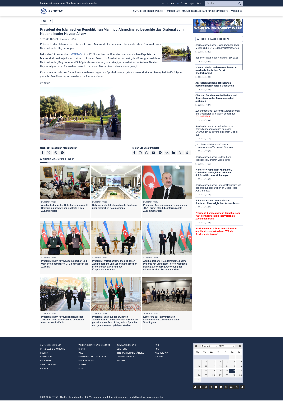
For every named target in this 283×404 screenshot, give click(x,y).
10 (199, 366)
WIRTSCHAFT (173, 11)
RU (168, 3)
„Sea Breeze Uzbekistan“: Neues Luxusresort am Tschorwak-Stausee (214, 146)
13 (220, 366)
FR (181, 3)
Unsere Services (126, 356)
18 (206, 371)
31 (199, 380)
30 (240, 375)
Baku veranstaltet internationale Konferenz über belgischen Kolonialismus (115, 206)
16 (240, 366)
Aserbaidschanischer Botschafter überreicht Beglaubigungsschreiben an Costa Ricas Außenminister (64, 208)
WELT (81, 353)
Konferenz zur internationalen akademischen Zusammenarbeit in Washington (161, 319)
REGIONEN (45, 360)
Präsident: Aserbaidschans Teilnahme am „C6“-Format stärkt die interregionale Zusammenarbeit (165, 208)
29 (233, 375)
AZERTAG (76, 54)
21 (227, 371)
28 (227, 375)
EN (172, 3)
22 (233, 371)
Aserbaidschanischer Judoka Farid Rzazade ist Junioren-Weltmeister (213, 158)
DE (177, 3)
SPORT (81, 349)
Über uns (122, 349)
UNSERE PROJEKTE (218, 11)
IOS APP (159, 356)
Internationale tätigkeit (131, 353)
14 (227, 366)
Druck (63, 39)
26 (213, 375)
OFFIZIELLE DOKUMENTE (52, 349)
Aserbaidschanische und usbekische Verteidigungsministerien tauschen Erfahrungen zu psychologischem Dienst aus (216, 130)
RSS (157, 349)
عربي (191, 3)
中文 (199, 3)
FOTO (81, 368)
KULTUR (186, 11)
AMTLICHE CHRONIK (143, 11)
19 (213, 371)
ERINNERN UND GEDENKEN (92, 356)
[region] (219, 139)
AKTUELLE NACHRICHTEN (213, 39)
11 (206, 366)
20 (220, 371)
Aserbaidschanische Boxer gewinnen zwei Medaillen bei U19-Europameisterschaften (217, 46)
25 (206, 375)
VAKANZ (121, 360)
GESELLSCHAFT (199, 11)
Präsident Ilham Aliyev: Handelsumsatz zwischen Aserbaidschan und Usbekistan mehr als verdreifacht (62, 319)
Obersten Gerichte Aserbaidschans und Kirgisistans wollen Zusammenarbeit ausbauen (216, 98)
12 (213, 366)
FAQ (157, 345)
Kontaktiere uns (126, 345)
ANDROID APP (162, 353)
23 (240, 371)
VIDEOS (235, 11)
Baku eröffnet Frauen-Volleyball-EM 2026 (216, 57)
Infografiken (86, 360)
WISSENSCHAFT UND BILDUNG (94, 345)
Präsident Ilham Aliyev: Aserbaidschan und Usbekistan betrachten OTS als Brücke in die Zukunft (64, 264)
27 (220, 375)
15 (233, 366)
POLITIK (159, 11)
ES (186, 3)
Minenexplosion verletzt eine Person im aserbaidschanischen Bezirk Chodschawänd (216, 70)
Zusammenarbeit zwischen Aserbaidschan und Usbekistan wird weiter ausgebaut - (217, 113)
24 (199, 375)
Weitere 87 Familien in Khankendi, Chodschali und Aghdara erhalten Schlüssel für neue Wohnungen (213, 172)
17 (199, 371)
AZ (163, 3)
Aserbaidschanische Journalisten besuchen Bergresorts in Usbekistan (214, 84)
